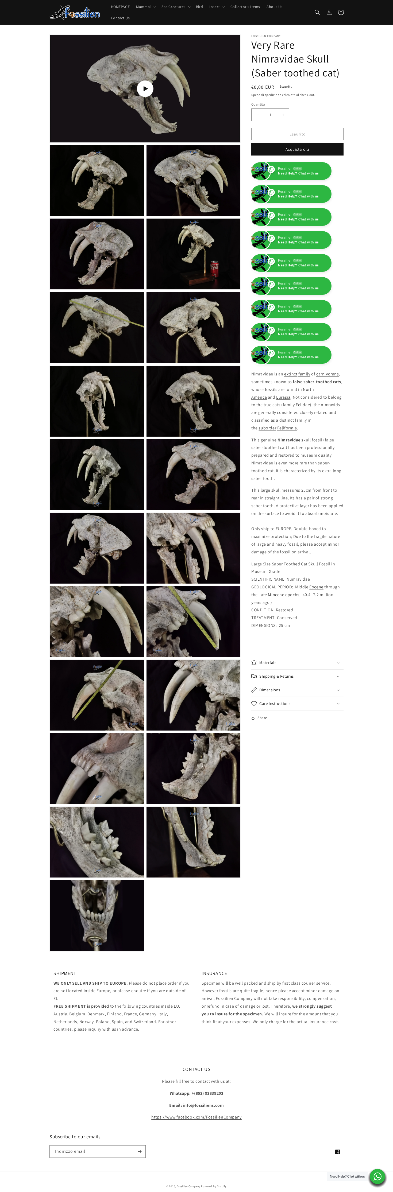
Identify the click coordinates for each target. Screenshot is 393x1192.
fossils (271, 435)
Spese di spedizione (266, 95)
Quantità (258, 104)
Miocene (276, 640)
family (304, 420)
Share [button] (262, 763)
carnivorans (327, 420)
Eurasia (283, 443)
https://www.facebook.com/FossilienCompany (196, 1117)
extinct (290, 420)
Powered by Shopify (214, 1186)
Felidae (303, 450)
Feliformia (287, 474)
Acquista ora (298, 149)
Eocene (316, 633)
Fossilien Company (189, 1186)
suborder (267, 474)
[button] (145, 6)
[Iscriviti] (139, 1151)
